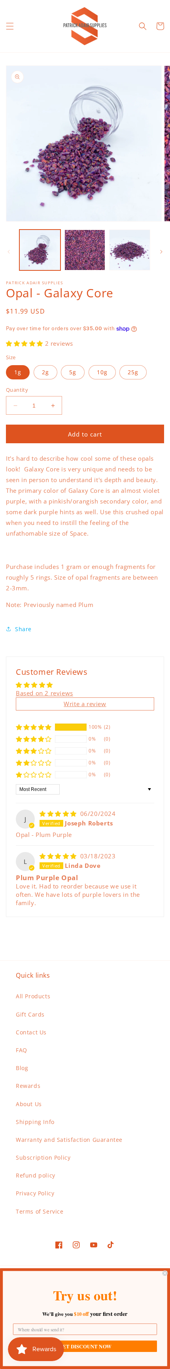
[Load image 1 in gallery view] (39, 250)
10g (102, 372)
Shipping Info (35, 1122)
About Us (29, 1104)
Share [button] (23, 629)
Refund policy (35, 1175)
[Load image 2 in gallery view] (85, 250)
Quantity (17, 389)
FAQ (21, 1050)
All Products (33, 996)
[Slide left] (8, 251)
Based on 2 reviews (44, 693)
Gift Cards (30, 1014)
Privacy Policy (35, 1193)
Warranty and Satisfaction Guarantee (69, 1139)
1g (17, 372)
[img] (59, 814)
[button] (10, 26)
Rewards (28, 1085)
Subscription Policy (43, 1157)
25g (133, 372)
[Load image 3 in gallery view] (129, 250)
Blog (22, 1068)
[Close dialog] (165, 1273)
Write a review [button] (85, 704)
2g (45, 372)
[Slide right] (161, 251)
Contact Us (31, 1032)
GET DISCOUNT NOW (85, 1346)
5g (72, 372)
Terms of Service (40, 1211)
